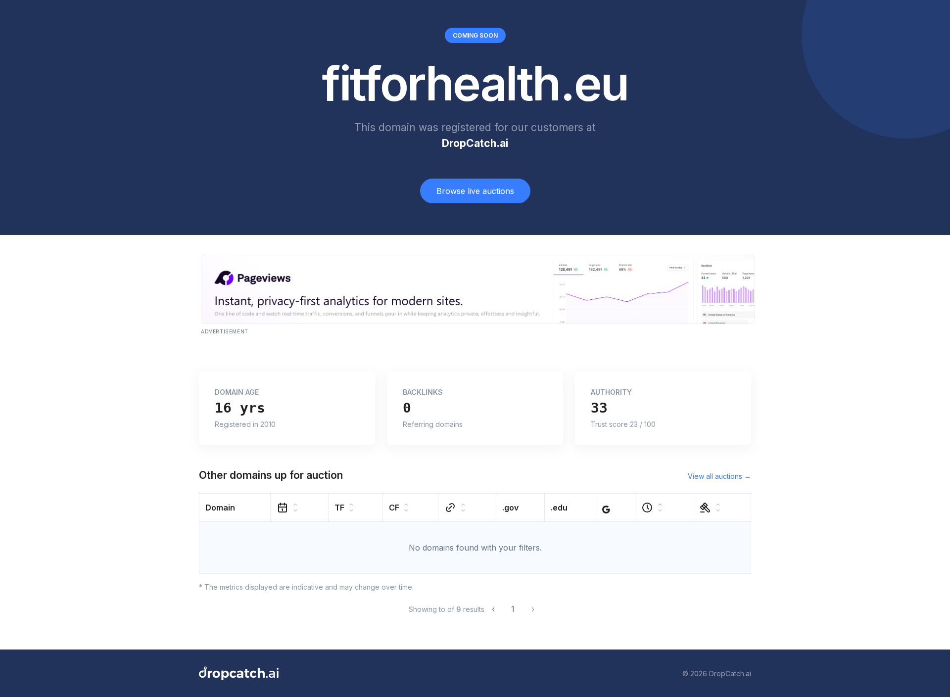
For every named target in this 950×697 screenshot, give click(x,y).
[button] (235, 508)
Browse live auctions (475, 191)
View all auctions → (719, 476)
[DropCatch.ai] (239, 673)
